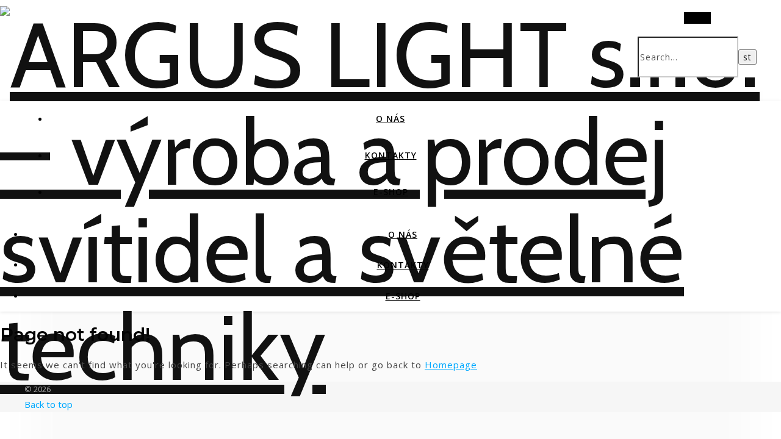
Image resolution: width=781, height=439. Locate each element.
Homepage (451, 365)
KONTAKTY (391, 155)
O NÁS (390, 118)
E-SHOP (390, 192)
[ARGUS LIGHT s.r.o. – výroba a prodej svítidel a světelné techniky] (390, 347)
